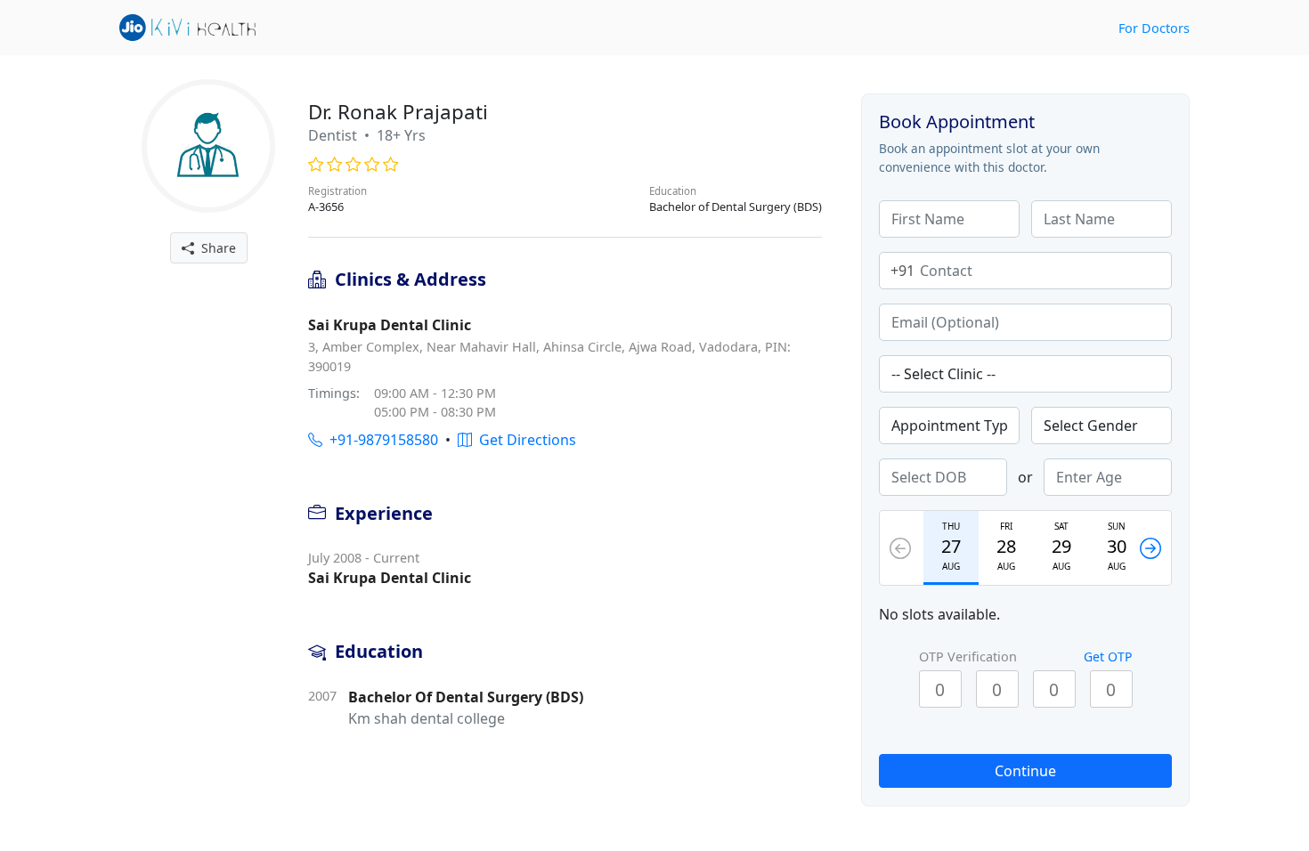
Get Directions (524, 440)
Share (215, 247)
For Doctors (1154, 28)
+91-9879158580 (380, 440)
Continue (1025, 771)
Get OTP (1108, 656)
